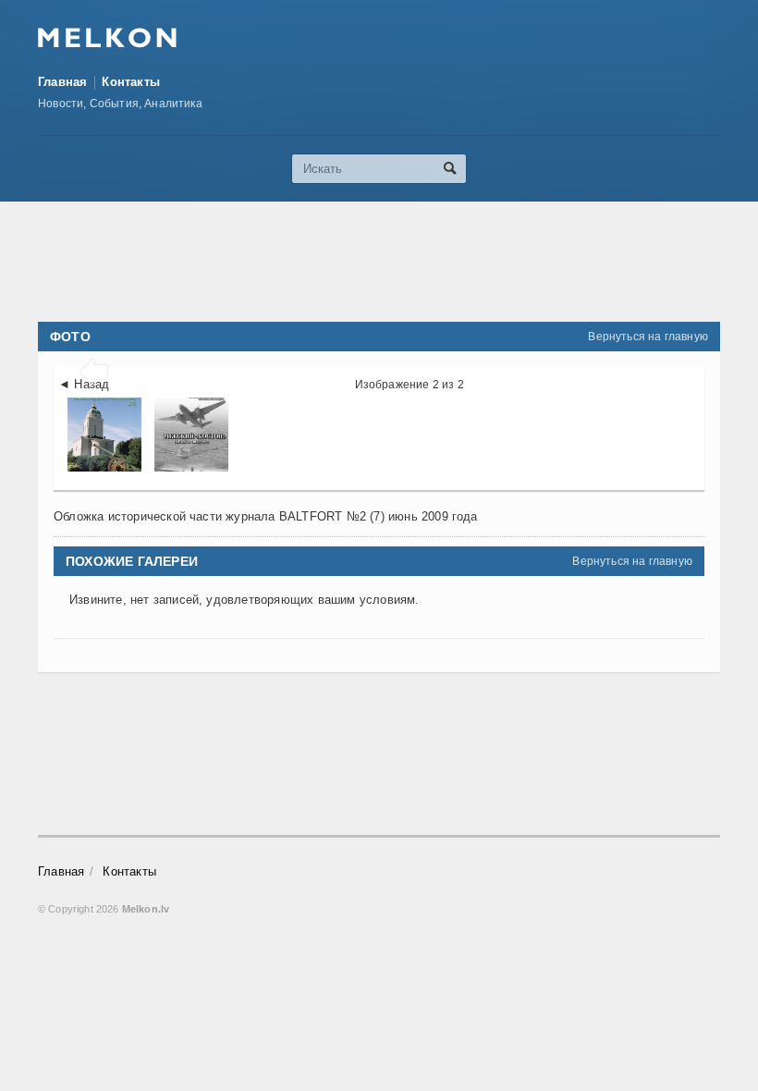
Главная (62, 82)
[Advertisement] (379, 261)
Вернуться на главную (648, 336)
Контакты (131, 82)
